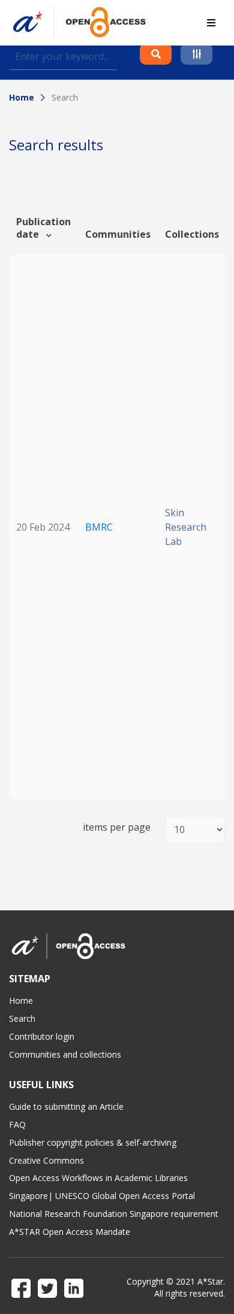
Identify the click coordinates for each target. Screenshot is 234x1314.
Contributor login (41, 1036)
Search (22, 1018)
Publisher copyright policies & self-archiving (92, 1142)
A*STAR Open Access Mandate (69, 1231)
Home (21, 97)
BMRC (99, 527)
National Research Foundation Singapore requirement (113, 1213)
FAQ (17, 1124)
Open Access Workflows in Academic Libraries (98, 1177)
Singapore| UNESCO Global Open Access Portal (102, 1195)
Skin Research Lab (185, 527)
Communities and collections (65, 1054)
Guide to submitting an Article (66, 1106)
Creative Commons (46, 1160)
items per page (117, 827)
